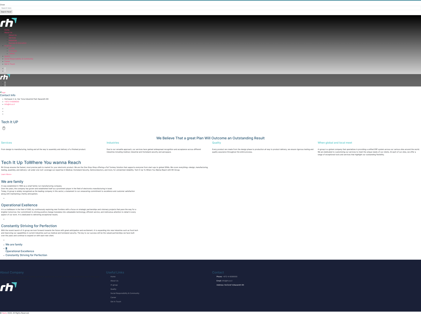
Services (12, 38)
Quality (7, 56)
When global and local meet (335, 142)
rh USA (12, 48)
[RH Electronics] (8, 22)
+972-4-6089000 (11, 102)
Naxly (4, 313)
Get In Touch (9, 64)
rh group (8, 46)
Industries (13, 40)
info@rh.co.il (9, 104)
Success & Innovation (17, 43)
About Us (8, 32)
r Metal (12, 53)
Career (7, 61)
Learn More (6, 174)
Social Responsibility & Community (18, 59)
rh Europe (13, 51)
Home (6, 30)
